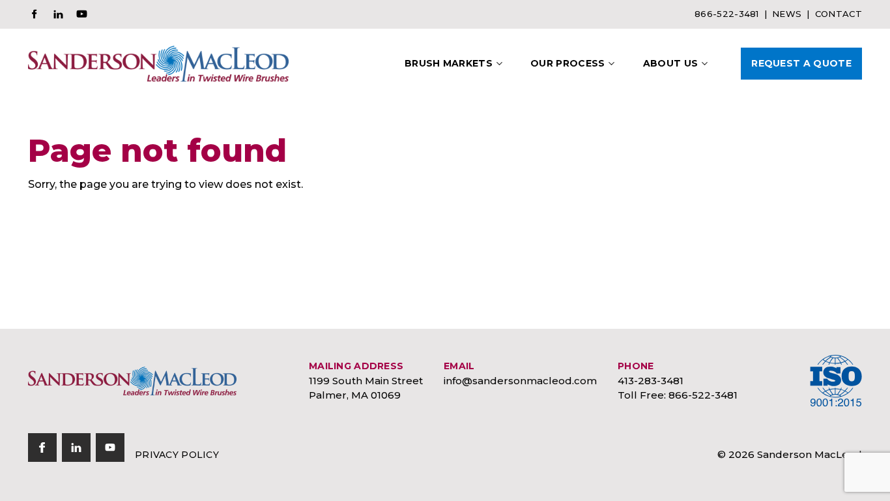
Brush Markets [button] (449, 63)
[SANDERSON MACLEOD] (158, 63)
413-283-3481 (650, 380)
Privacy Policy (177, 455)
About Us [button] (670, 63)
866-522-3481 (727, 13)
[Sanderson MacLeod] (132, 380)
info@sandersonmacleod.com (520, 380)
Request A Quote (801, 63)
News (786, 13)
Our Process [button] (567, 63)
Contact (838, 13)
